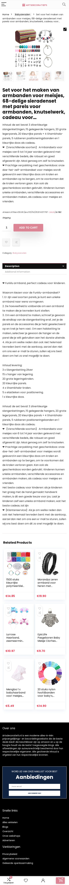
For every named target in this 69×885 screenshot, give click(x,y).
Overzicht (7, 831)
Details (52, 212)
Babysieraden (22, 14)
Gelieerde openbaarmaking (17, 863)
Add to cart (28, 227)
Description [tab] (12, 266)
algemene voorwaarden (15, 858)
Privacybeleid (9, 854)
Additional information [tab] (17, 271)
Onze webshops (11, 835)
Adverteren (8, 840)
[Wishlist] (26, 881)
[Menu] (4, 4)
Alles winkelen (10, 822)
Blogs (5, 826)
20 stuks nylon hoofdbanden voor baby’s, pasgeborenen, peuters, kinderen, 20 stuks (49, 697)
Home (5, 14)
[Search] (64, 4)
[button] (65, 29)
